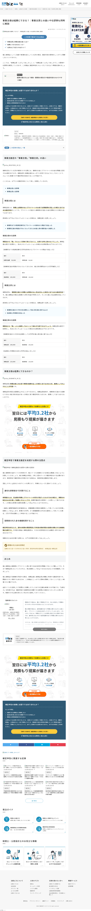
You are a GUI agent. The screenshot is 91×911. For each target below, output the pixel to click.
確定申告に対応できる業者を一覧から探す (35, 122)
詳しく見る (11, 618)
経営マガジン (72, 884)
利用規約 (53, 901)
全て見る (34, 801)
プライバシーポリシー (35, 901)
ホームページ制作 (35, 886)
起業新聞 (70, 886)
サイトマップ (60, 901)
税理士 (16, 133)
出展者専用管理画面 (54, 891)
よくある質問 (14, 891)
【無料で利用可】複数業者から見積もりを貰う (34, 117)
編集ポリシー (45, 901)
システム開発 (34, 888)
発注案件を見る (53, 886)
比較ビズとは (14, 884)
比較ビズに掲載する (54, 884)
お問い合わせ (69, 901)
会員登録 (13, 886)
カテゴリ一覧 (14, 888)
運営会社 (25, 901)
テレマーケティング (35, 893)
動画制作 (32, 891)
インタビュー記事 (54, 888)
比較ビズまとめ (15, 893)
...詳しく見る (61, 139)
